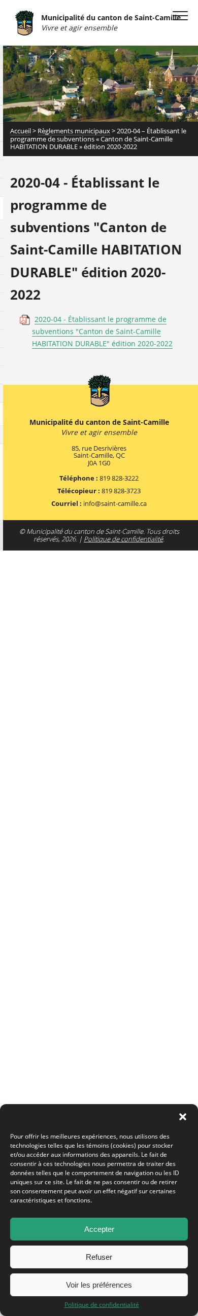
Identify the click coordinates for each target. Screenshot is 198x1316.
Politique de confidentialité (101, 1304)
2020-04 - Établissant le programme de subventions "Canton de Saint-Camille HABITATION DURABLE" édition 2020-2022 (102, 331)
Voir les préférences (99, 1285)
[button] (183, 1117)
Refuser (99, 1257)
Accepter (99, 1229)
